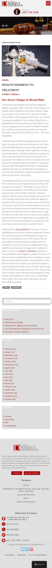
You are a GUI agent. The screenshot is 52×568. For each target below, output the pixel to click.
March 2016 (9, 384)
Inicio (26, 485)
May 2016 (8, 377)
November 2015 (11, 396)
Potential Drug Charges (14, 322)
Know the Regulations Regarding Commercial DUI (24, 329)
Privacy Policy (10, 555)
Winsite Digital (42, 555)
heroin (6, 287)
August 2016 (10, 368)
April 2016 (9, 380)
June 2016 (9, 374)
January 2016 (10, 390)
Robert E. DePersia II (28, 251)
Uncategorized (10, 426)
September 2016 (11, 365)
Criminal (5, 80)
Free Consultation (26, 502)
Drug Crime (9, 419)
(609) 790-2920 (30, 13)
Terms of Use (21, 555)
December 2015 (11, 393)
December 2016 (11, 355)
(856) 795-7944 (13, 535)
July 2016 (8, 371)
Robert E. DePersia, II (12, 94)
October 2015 (10, 399)
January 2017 (10, 352)
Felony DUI (9, 319)
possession (16, 287)
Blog (26, 498)
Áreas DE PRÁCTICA (26, 494)
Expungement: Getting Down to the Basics (21, 326)
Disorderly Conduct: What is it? (17, 332)
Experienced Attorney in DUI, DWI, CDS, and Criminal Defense (26, 490)
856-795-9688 (12, 529)
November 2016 (11, 358)
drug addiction (22, 229)
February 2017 (10, 349)
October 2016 (10, 362)
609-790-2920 (12, 524)
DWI (6, 423)
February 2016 (10, 387)
